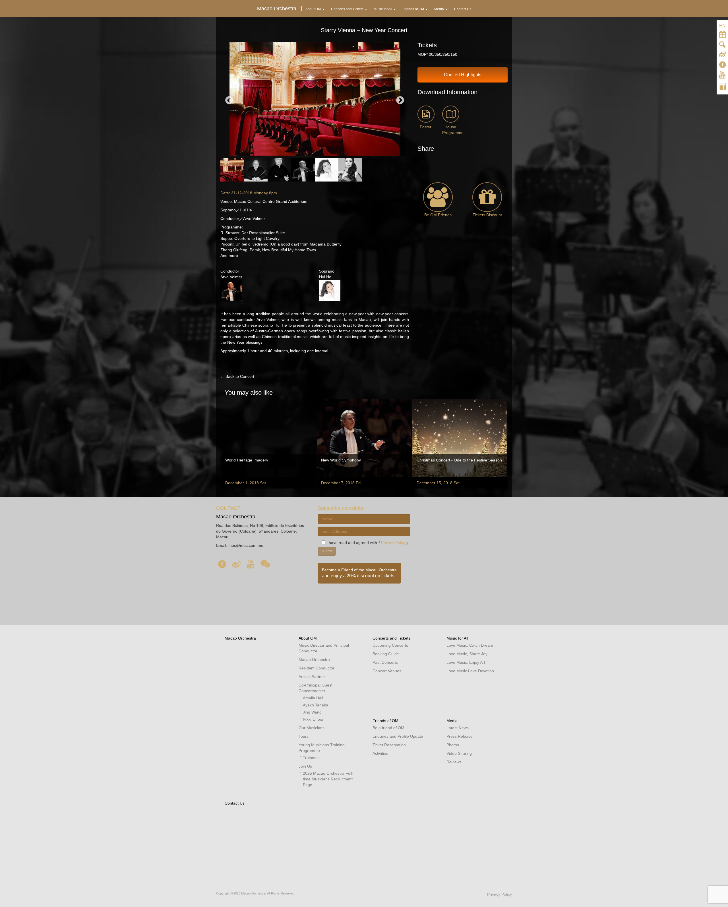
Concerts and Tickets (391, 638)
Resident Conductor (316, 668)
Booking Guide (386, 654)
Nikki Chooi (313, 719)
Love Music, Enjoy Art (465, 662)
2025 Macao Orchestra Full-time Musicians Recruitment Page (328, 779)
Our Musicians (311, 727)
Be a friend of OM (388, 727)
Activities (380, 753)
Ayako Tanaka (315, 705)
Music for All (457, 638)
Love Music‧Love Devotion (470, 671)
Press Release (459, 736)
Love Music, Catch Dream (469, 645)
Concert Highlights (462, 74)
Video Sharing (459, 753)
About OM (308, 638)
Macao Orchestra (240, 638)
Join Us (305, 766)
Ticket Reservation (389, 745)
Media (452, 720)
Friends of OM (385, 720)
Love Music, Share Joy (466, 654)
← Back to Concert (237, 376)
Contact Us (235, 803)
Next (400, 100)
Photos (452, 745)
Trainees (310, 757)
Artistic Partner (312, 676)
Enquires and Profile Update (398, 736)
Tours (304, 736)
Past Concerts (385, 662)
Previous (229, 100)
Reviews (454, 762)
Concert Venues (387, 671)
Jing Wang (312, 712)
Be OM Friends (438, 215)
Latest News (457, 727)
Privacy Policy (393, 542)
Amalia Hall (313, 698)
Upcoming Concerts (390, 645)
